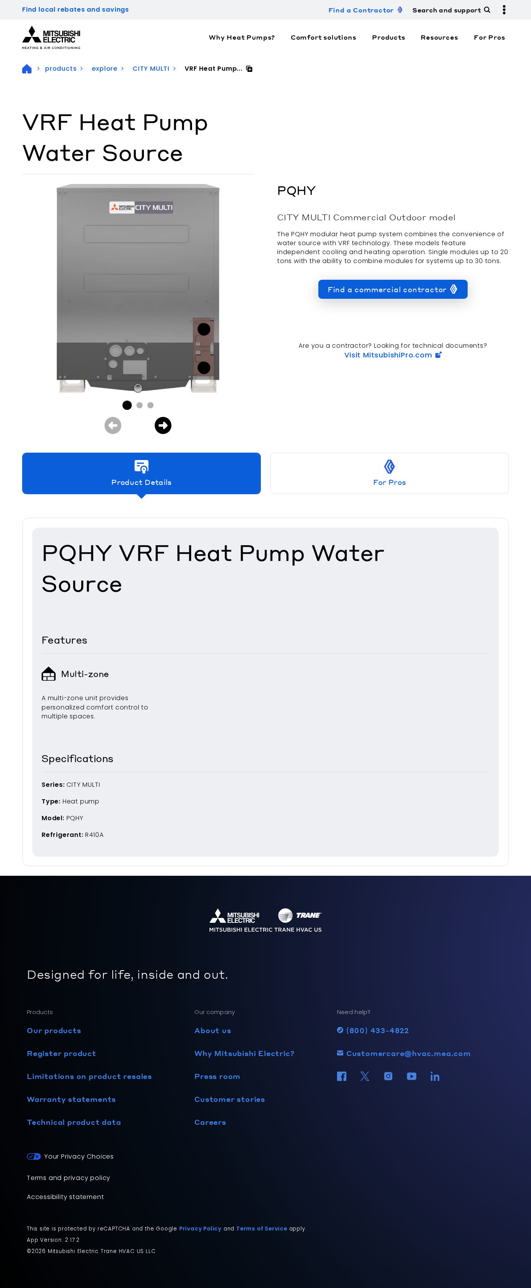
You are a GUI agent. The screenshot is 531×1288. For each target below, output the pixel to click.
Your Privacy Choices (79, 1156)
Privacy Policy (200, 1228)
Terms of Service (261, 1228)
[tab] (141, 473)
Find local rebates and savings (75, 9)
